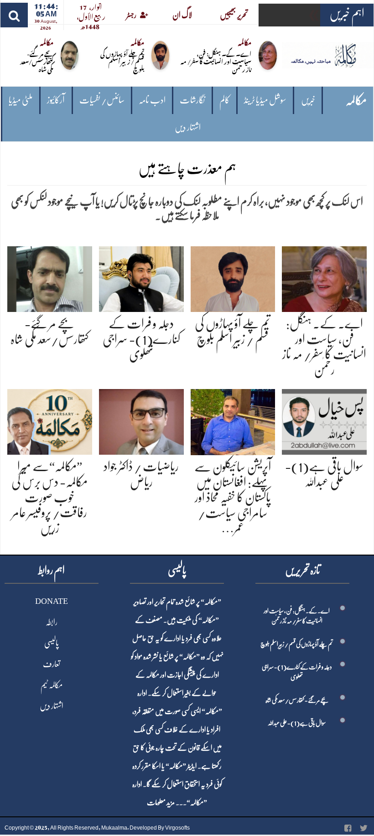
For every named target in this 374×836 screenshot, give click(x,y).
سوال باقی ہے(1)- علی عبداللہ (297, 723)
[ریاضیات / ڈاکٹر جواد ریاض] (141, 420)
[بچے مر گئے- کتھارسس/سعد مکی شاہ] (49, 277)
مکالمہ (356, 100)
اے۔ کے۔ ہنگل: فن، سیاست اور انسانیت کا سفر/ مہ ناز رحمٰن (216, 61)
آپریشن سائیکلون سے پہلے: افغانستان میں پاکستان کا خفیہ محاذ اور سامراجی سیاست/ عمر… (232, 498)
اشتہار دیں (188, 127)
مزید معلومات (161, 803)
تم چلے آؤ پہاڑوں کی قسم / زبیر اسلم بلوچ (122, 61)
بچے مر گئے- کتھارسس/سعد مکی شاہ (36, 61)
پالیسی (51, 643)
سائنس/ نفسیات (102, 100)
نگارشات (192, 100)
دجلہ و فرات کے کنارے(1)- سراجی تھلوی (141, 339)
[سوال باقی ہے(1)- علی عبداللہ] (324, 420)
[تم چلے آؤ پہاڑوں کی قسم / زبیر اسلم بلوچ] (233, 277)
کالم (224, 100)
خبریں (308, 100)
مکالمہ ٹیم (51, 685)
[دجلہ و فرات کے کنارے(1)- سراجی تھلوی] (141, 277)
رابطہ (51, 622)
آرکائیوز (56, 100)
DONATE (51, 601)
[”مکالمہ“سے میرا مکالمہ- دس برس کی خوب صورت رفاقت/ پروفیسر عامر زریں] (49, 420)
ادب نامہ (152, 100)
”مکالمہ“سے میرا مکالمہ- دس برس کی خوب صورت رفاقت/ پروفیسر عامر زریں (49, 497)
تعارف (51, 664)
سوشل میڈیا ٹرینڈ (265, 100)
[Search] (14, 15)
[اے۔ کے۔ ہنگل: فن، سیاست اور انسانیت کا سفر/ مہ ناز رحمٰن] (324, 277)
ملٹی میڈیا (21, 100)
